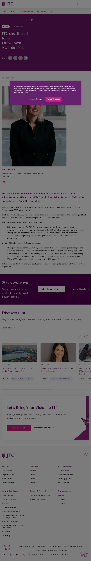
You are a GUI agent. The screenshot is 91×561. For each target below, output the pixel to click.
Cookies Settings (36, 99)
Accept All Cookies (53, 99)
